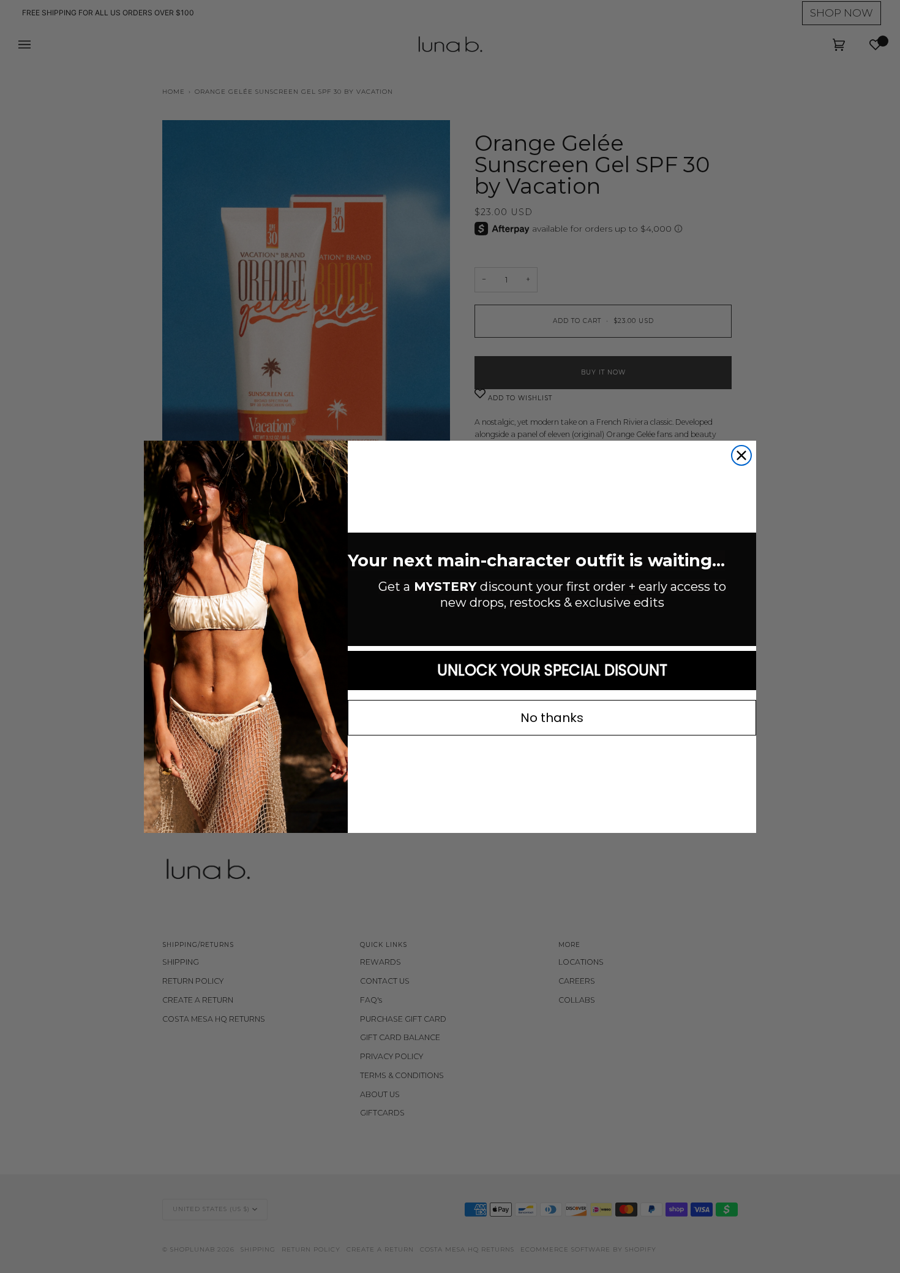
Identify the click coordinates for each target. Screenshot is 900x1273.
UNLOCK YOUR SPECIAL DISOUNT (552, 670)
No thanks (551, 717)
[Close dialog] (741, 455)
